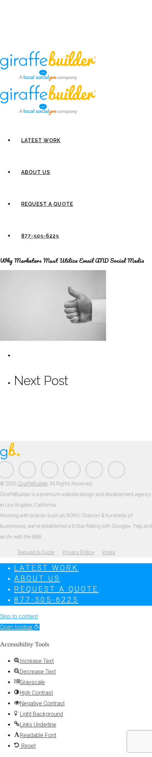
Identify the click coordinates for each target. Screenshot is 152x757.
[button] (20, 627)
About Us (35, 172)
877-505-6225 (40, 236)
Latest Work (40, 140)
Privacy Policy (78, 552)
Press (108, 552)
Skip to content (19, 616)
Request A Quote (47, 204)
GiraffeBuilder (33, 484)
